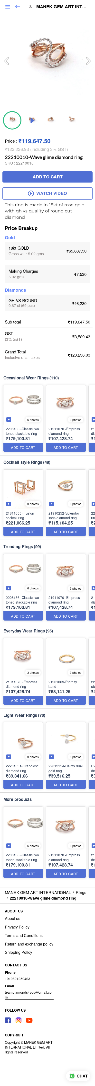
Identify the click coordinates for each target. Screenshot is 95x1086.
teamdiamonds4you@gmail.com (28, 994)
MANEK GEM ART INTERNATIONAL (62, 6)
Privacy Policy (17, 927)
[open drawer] (8, 6)
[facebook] (8, 1020)
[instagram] (18, 1020)
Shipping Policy (18, 952)
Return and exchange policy (29, 944)
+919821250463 (17, 978)
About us (12, 918)
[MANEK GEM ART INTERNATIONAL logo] (30, 6)
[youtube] (29, 1020)
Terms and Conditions (24, 935)
